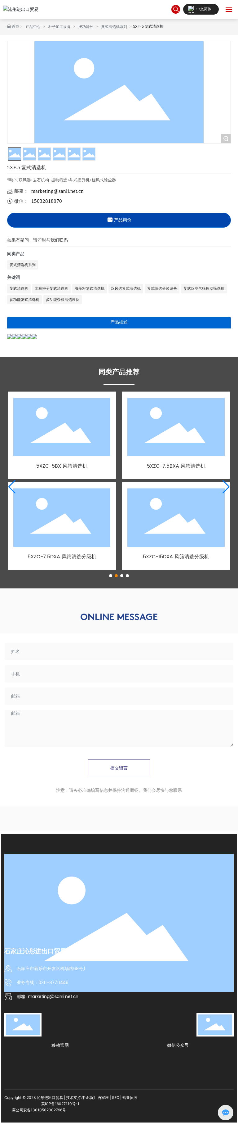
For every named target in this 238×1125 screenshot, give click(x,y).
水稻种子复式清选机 (51, 288)
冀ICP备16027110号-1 (60, 1103)
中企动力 (89, 1097)
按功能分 (85, 26)
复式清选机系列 (114, 26)
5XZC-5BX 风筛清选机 (61, 466)
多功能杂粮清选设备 (62, 299)
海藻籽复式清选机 (89, 288)
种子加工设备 (59, 26)
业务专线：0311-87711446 (42, 982)
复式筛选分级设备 (162, 288)
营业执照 (129, 1097)
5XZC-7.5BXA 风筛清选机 (176, 466)
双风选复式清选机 (126, 288)
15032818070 (46, 201)
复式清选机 (19, 288)
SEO (115, 1097)
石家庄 (103, 1097)
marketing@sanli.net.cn (57, 191)
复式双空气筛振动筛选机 (203, 288)
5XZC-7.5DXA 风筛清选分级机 (62, 557)
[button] (110, 575)
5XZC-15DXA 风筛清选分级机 (176, 557)
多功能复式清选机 (24, 299)
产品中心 (33, 26)
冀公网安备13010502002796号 (39, 1110)
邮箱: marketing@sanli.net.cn (47, 996)
